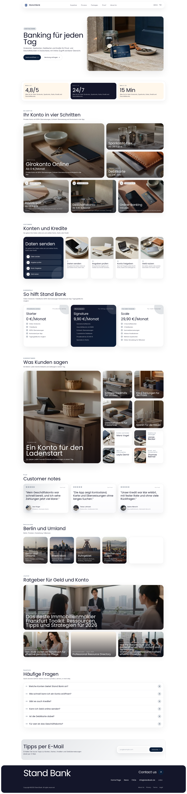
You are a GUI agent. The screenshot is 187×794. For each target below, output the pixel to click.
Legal (161, 787)
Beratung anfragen (51, 57)
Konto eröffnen (31, 57)
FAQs (134, 780)
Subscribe (155, 750)
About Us (141, 787)
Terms (155, 787)
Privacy (148, 787)
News (126, 780)
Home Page (116, 780)
